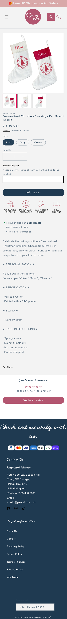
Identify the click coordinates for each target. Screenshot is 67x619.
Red (8, 142)
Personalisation (11, 165)
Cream (38, 142)
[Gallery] (33, 71)
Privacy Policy (15, 569)
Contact (11, 538)
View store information (18, 231)
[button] (7, 17)
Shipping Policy (16, 546)
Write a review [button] (33, 400)
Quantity (7, 150)
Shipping (6, 130)
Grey (22, 142)
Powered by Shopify (43, 617)
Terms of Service (16, 561)
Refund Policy (14, 554)
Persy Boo (28, 617)
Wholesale (12, 577)
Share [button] (10, 367)
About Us (12, 531)
